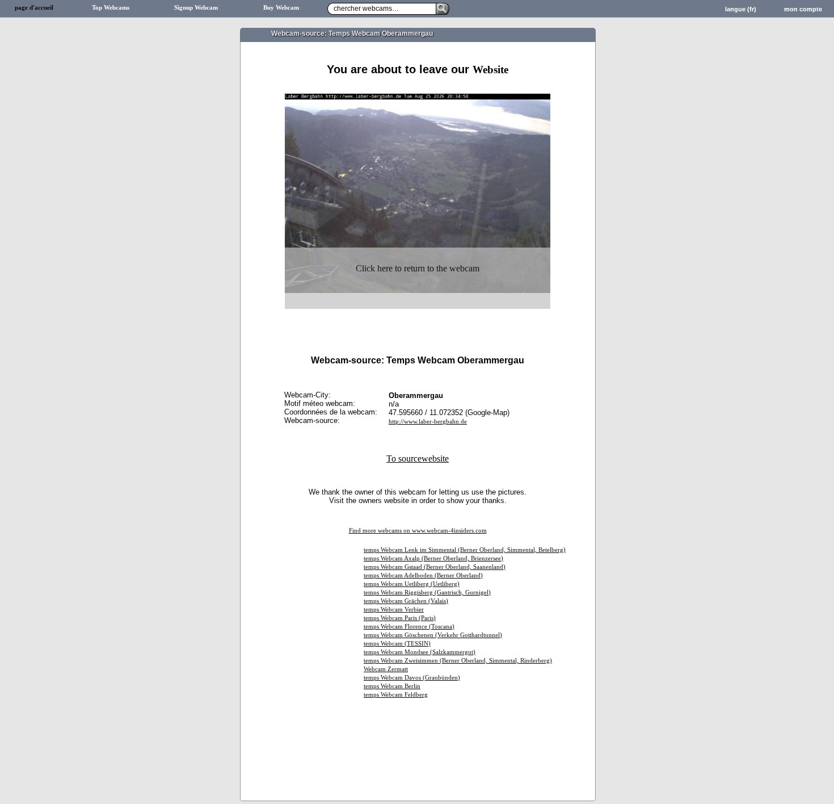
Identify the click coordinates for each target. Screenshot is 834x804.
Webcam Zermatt (386, 669)
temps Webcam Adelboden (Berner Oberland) (423, 575)
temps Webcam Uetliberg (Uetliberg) (412, 584)
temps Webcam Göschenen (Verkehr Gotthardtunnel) (433, 635)
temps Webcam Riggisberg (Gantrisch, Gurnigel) (427, 592)
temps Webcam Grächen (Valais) (406, 601)
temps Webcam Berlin (392, 686)
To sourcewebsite (417, 458)
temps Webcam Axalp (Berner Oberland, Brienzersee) (433, 558)
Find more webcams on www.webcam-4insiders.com (418, 530)
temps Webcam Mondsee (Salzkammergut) (419, 652)
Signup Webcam (196, 8)
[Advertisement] (417, 89)
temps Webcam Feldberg (396, 695)
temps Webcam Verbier (394, 609)
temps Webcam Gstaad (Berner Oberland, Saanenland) (435, 567)
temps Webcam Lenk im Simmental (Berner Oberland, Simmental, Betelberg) (465, 550)
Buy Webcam (281, 8)
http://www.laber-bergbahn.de (428, 421)
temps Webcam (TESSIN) (397, 643)
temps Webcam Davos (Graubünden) (412, 678)
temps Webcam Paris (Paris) (400, 618)
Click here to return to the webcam (417, 268)
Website (490, 70)
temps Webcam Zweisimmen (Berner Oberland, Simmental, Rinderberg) (458, 661)
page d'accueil (34, 8)
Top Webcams (110, 8)
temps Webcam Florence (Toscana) (409, 626)
